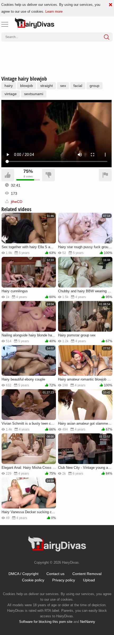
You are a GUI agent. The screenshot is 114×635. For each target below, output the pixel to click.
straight (46, 86)
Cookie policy (33, 580)
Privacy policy (63, 580)
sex (63, 86)
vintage (11, 94)
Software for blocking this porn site (45, 622)
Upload (89, 580)
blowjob (26, 86)
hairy (9, 86)
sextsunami (33, 94)
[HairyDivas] (34, 23)
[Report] (105, 175)
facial (77, 86)
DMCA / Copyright (23, 574)
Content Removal (87, 574)
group (94, 86)
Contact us (55, 574)
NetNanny (87, 622)
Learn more (54, 11)
